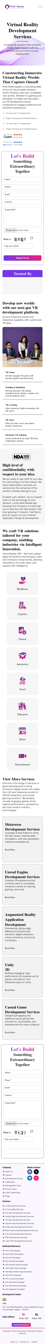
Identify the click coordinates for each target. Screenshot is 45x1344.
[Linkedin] (29, 1178)
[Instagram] (36, 1178)
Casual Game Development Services (22, 1009)
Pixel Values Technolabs (26, 1331)
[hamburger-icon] (40, 7)
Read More (10, 849)
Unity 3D (9, 967)
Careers (34, 1342)
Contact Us (24, 1342)
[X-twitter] (36, 1171)
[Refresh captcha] (31, 238)
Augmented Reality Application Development (20, 919)
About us (13, 1342)
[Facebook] (29, 1171)
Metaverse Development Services (22, 826)
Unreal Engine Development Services (22, 874)
